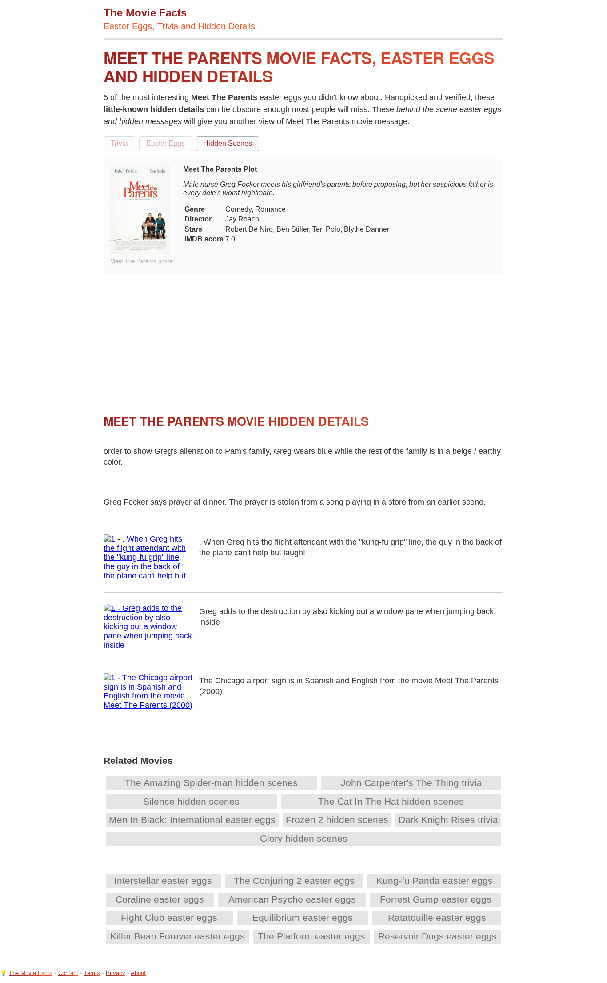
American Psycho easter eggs (292, 899)
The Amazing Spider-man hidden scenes (211, 783)
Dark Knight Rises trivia (448, 819)
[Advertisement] (303, 336)
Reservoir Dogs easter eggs (437, 936)
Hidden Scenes (227, 143)
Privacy (115, 973)
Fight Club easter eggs (169, 917)
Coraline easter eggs (160, 899)
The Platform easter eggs (311, 936)
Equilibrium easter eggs (302, 917)
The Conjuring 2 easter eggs (294, 880)
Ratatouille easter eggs (437, 917)
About (138, 973)
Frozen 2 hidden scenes (337, 819)
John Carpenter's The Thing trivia (411, 783)
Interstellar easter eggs (163, 880)
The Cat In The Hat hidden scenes (391, 801)
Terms (92, 973)
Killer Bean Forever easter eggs (177, 936)
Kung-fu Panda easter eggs (434, 880)
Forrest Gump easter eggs (435, 899)
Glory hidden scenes (303, 838)
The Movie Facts (30, 973)
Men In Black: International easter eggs (192, 819)
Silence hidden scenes (191, 801)
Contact (68, 973)
